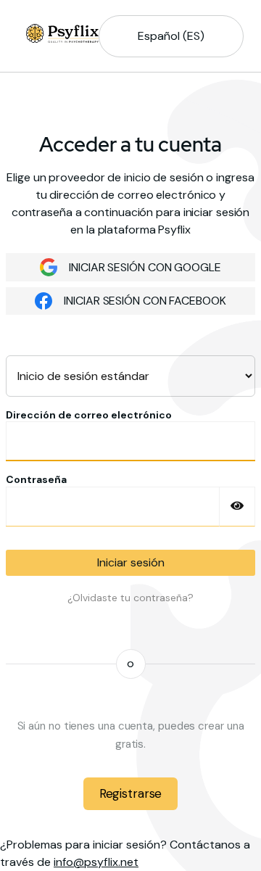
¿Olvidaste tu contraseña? (130, 597)
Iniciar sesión (131, 562)
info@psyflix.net (96, 862)
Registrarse (130, 793)
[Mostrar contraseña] (237, 507)
